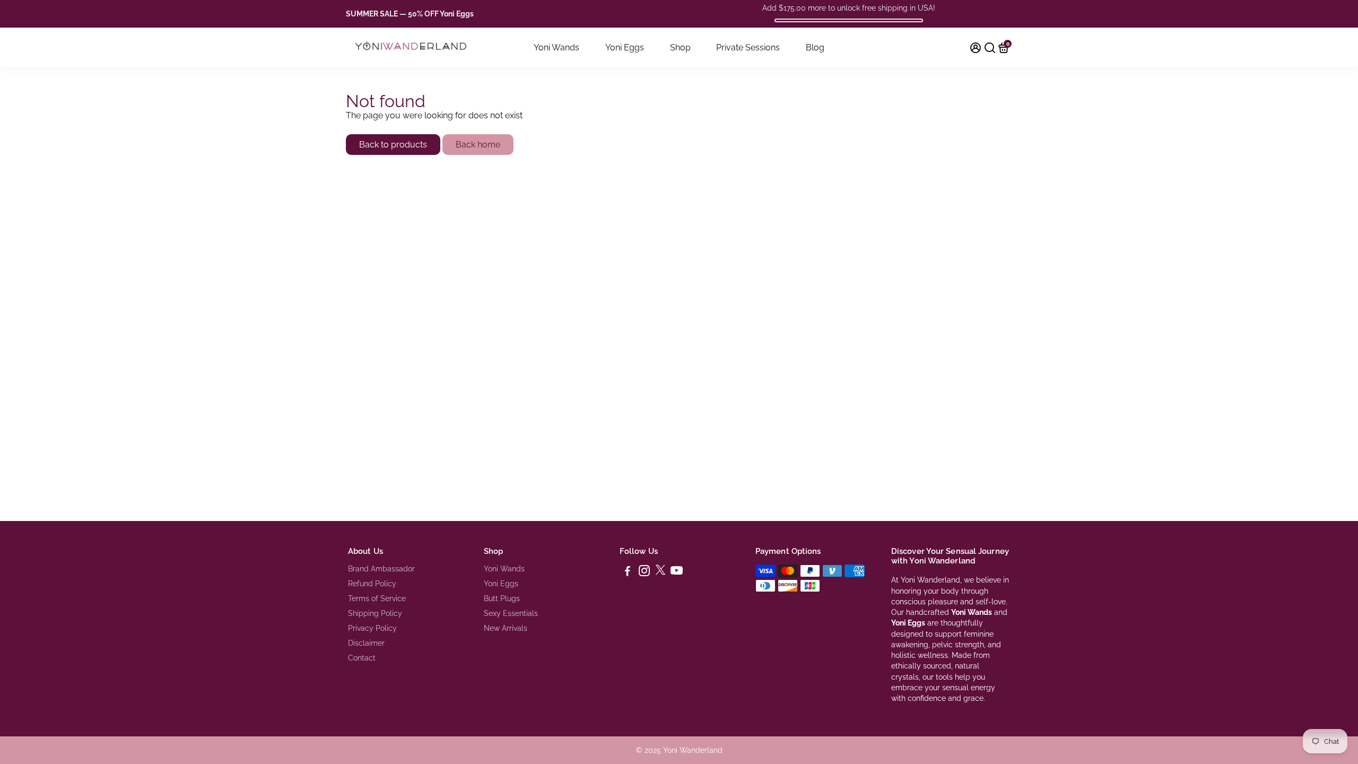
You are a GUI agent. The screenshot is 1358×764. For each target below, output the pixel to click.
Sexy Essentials (511, 613)
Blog (815, 47)
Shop (680, 47)
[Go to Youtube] (676, 572)
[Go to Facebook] (627, 572)
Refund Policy (372, 583)
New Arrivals (505, 628)
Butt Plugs (502, 598)
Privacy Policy (372, 628)
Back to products (393, 145)
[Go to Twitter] (660, 572)
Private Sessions (748, 47)
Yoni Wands (556, 47)
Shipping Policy (375, 613)
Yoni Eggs (624, 47)
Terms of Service (377, 598)
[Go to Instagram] (644, 572)
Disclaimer (366, 643)
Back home (478, 145)
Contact (362, 658)
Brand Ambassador (381, 569)
